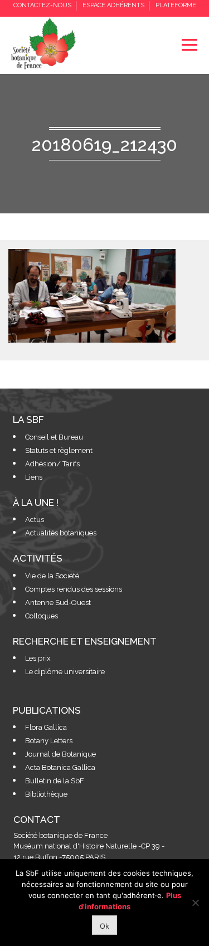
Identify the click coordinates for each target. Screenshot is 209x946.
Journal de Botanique (60, 754)
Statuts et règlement (59, 450)
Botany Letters (48, 741)
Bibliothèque (46, 794)
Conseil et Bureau (54, 437)
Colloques (41, 616)
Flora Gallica (46, 727)
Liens (33, 477)
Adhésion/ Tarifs (52, 464)
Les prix (38, 658)
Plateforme (175, 5)
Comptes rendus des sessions (73, 589)
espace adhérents (113, 5)
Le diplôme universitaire (65, 671)
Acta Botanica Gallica (60, 767)
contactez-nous (42, 5)
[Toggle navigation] (189, 45)
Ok (104, 925)
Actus (34, 519)
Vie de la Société (52, 576)
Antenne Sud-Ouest (58, 602)
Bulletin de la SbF (54, 781)
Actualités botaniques (60, 533)
